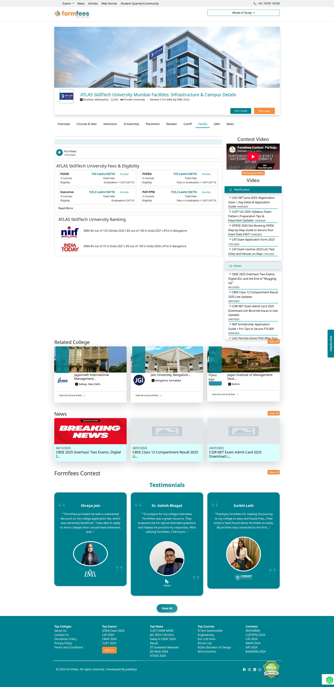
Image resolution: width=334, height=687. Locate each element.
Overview (64, 124)
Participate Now (253, 173)
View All (274, 341)
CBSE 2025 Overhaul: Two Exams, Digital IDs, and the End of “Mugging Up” (252, 280)
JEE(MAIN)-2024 (256, 651)
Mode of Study (242, 13)
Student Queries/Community (140, 3)
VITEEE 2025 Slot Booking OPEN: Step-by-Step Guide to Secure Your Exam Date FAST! (251, 230)
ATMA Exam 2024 (113, 631)
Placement (153, 124)
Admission (110, 124)
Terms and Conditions (68, 647)
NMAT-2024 (253, 643)
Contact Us (61, 635)
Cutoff (188, 124)
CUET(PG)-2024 (255, 635)
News (81, 3)
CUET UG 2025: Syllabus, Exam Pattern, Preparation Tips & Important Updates (249, 216)
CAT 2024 (108, 635)
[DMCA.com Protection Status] (271, 669)
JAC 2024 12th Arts (162, 635)
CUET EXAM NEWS (162, 631)
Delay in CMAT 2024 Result (163, 641)
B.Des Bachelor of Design (214, 647)
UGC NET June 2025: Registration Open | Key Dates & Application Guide (251, 202)
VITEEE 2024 (158, 656)
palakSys (131, 669)
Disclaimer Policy (65, 639)
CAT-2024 (251, 639)
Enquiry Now (330, 343)
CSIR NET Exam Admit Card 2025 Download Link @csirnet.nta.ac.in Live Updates (253, 312)
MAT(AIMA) (253, 631)
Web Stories (109, 3)
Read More (65, 208)
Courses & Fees (87, 124)
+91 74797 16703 (268, 3)
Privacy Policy (63, 643)
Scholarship (131, 124)
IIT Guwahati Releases (164, 647)
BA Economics (207, 651)
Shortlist (124, 174)
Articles (93, 3)
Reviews (171, 124)
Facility (202, 124)
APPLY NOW (240, 110)
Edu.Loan (264, 111)
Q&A (217, 124)
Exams (67, 3)
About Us (60, 631)
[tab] (64, 123)
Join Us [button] (109, 650)
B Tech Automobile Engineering (210, 633)
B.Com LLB (204, 643)
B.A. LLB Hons (207, 639)
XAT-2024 (251, 647)
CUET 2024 (109, 643)
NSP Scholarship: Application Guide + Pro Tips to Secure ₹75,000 (251, 328)
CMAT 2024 (109, 639)
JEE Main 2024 (159, 651)
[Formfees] (128, 14)
